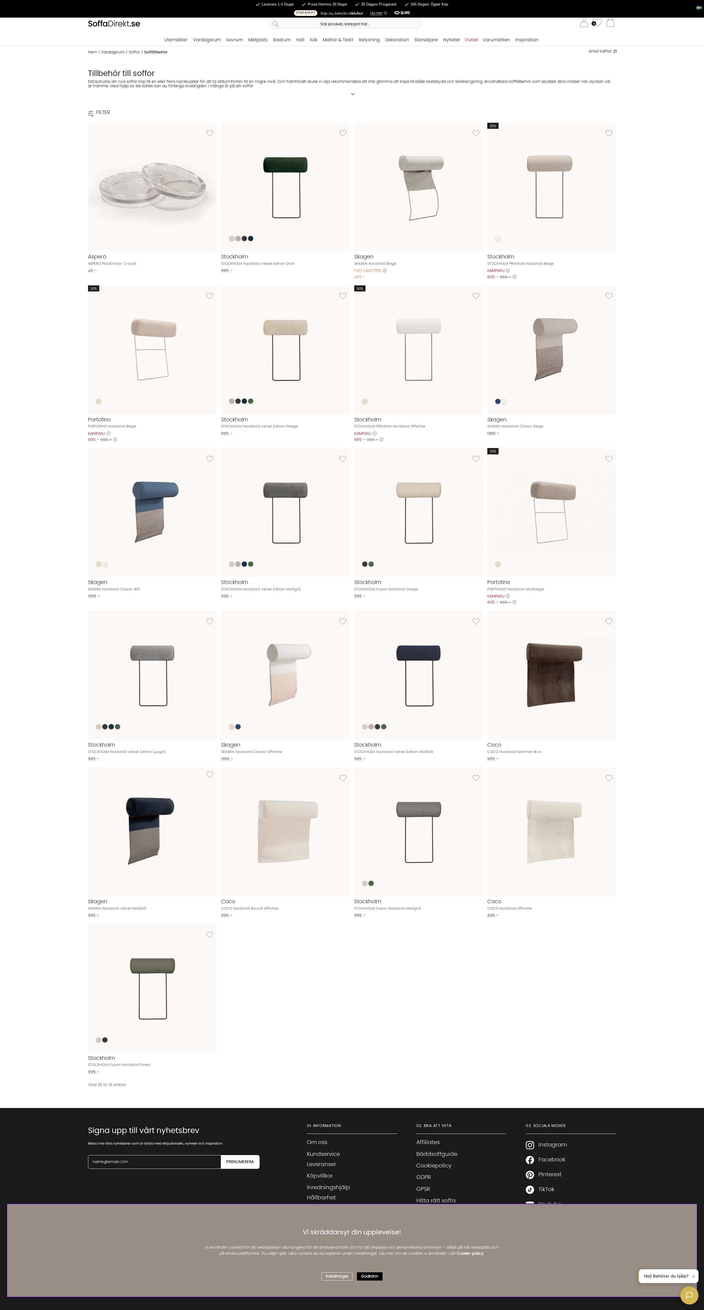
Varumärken (496, 40)
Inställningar (337, 1276)
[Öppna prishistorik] (385, 271)
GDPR (423, 1177)
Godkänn (369, 1276)
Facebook (551, 1159)
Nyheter (451, 40)
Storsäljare (426, 40)
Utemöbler (176, 40)
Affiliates (428, 1142)
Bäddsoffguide (436, 1154)
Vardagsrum (207, 40)
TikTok (546, 1189)
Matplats (258, 40)
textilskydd (436, 82)
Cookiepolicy (434, 1166)
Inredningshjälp (328, 1187)
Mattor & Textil (338, 40)
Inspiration (526, 40)
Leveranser (321, 1164)
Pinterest (550, 1174)
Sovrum (234, 40)
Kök (313, 40)
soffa (131, 82)
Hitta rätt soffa (436, 1200)
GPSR (423, 1189)
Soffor (134, 52)
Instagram (552, 1145)
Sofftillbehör (155, 52)
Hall (300, 40)
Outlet (471, 40)
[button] (352, 13)
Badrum (282, 40)
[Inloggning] (584, 23)
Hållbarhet (321, 1197)
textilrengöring (468, 82)
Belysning (369, 40)
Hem (92, 52)
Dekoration (397, 40)
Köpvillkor (320, 1176)
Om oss (317, 1142)
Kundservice (323, 1154)
